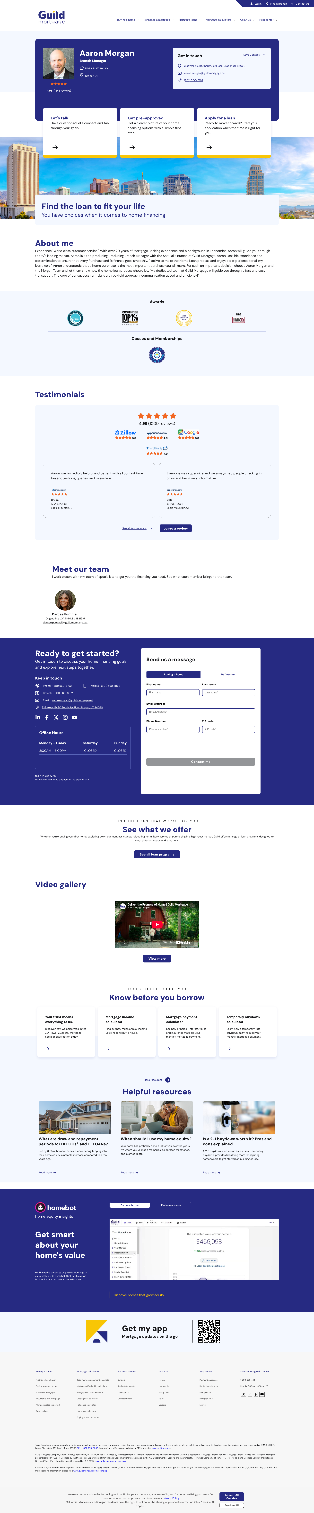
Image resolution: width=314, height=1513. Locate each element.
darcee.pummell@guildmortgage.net (65, 622)
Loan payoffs (205, 1392)
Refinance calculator (86, 1405)
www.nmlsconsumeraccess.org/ (110, 1461)
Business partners (127, 1371)
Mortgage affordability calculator (92, 1386)
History (162, 1380)
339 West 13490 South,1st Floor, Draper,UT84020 (214, 66)
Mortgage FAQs (206, 1398)
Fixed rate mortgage (45, 1392)
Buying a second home (46, 1386)
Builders (121, 1380)
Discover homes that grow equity (139, 1295)
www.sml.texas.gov (161, 1448)
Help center (266, 19)
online (45, 1411)
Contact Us (302, 3)
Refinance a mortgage (157, 19)
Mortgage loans (188, 19)
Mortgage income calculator (90, 1392)
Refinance (228, 674)
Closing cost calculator (87, 1398)
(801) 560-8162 (193, 80)
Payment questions (209, 1380)
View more (157, 958)
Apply (39, 1411)
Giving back (164, 1392)
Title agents (123, 1392)
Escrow (203, 1405)
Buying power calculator (88, 1417)
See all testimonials (134, 528)
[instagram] (65, 718)
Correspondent (125, 1398)
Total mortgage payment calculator (93, 1380)
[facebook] (47, 718)
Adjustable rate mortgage (48, 1398)
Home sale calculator (86, 1411)
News (161, 1398)
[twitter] (56, 718)
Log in (258, 3)
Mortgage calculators (218, 19)
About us (245, 19)
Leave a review (176, 528)
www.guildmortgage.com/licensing (90, 1470)
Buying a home (126, 19)
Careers (162, 1405)
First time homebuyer (46, 1380)
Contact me (200, 762)
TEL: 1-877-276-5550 (87, 1448)
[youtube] (74, 718)
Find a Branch (278, 3)
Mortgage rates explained (48, 1405)
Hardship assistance (209, 1386)
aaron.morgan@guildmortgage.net (205, 73)
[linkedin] (37, 718)
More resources (153, 1080)
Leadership (164, 1386)
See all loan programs (157, 854)
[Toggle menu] (138, 20)
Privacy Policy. (171, 1498)
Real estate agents (126, 1386)
